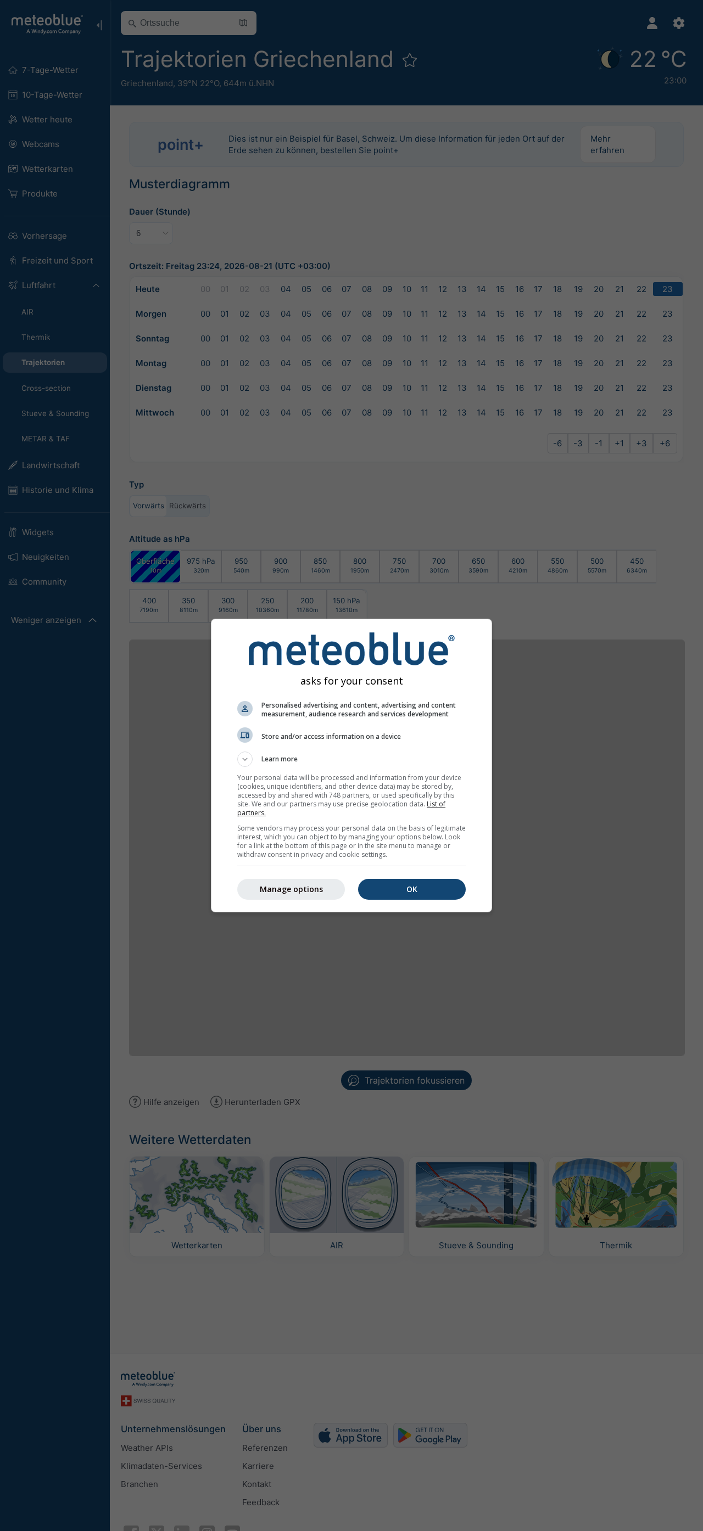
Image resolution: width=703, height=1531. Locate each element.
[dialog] (351, 765)
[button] (351, 759)
